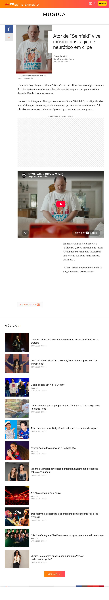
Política (48, 12)
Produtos (6, 12)
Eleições (26, 12)
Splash (99, 12)
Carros (58, 12)
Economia (69, 12)
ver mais (52, 574)
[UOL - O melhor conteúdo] (9, 4)
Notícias (37, 12)
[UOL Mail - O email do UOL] (90, 3)
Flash (16, 12)
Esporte (90, 12)
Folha (80, 12)
